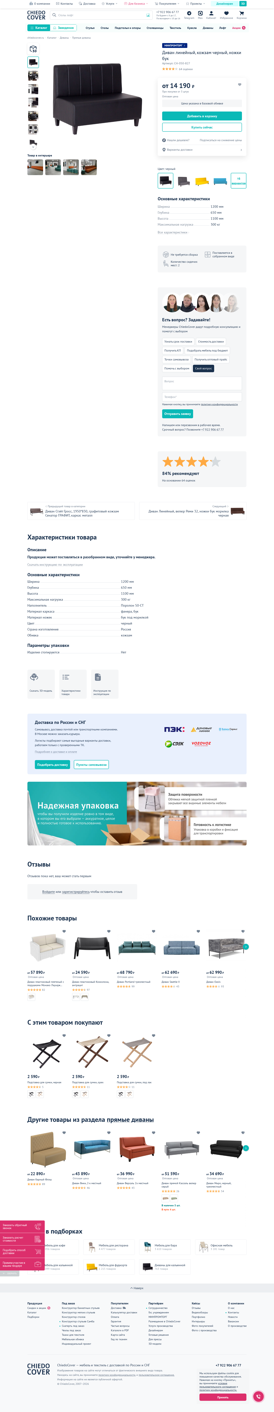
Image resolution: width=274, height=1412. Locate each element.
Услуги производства (161, 1326)
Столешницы (155, 28)
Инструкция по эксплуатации (102, 692)
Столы (105, 28)
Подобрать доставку (52, 765)
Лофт (222, 28)
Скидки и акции (36, 1308)
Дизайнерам (224, 3)
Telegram (189, 18)
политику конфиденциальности (219, 404)
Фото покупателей (202, 1326)
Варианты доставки (180, 149)
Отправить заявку (177, 414)
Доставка (89, 3)
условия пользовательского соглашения (217, 1385)
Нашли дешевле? (178, 140)
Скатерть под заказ (73, 1326)
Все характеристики (172, 232)
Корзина (242, 18)
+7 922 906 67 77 (167, 12)
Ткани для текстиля (73, 1334)
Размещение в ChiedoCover (164, 1321)
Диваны (208, 28)
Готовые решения (159, 1334)
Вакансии (233, 1321)
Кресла (192, 28)
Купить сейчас (202, 127)
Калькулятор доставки (124, 1312)
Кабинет (211, 18)
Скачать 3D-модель (41, 690)
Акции (236, 28)
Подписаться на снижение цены (221, 140)
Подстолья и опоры (128, 28)
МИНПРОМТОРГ (158, 1317)
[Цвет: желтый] (202, 181)
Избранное (226, 18)
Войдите (48, 891)
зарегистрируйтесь (75, 891)
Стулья (90, 28)
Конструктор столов (73, 1317)
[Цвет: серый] (184, 181)
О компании (42, 3)
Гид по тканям (119, 1339)
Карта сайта (118, 1334)
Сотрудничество (158, 1308)
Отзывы (196, 1308)
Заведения (66, 28)
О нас (231, 1308)
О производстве (237, 1326)
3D (243, 3)
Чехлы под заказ (71, 1330)
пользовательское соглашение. (156, 1375)
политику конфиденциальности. (218, 1390)
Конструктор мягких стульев (78, 1312)
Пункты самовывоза (91, 765)
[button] (53, 15)
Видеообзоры (200, 1312)
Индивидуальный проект (76, 1343)
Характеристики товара (71, 692)
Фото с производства (204, 1330)
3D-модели (155, 1343)
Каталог (41, 28)
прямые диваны (130, 1119)
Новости (233, 1317)
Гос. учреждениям (159, 1312)
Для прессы (155, 1339)
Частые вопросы (120, 1326)
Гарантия (116, 1321)
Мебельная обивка (73, 1339)
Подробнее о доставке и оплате (56, 752)
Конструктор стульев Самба (78, 1321)
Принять (223, 1397)
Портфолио (198, 1317)
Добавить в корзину (202, 116)
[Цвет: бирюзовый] (220, 181)
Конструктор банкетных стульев (81, 1308)
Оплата (115, 1317)
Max (200, 18)
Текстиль (175, 28)
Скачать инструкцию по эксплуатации (55, 565)
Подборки (33, 1317)
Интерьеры (198, 1321)
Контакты (67, 3)
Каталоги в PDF (120, 1330)
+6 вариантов (239, 180)
